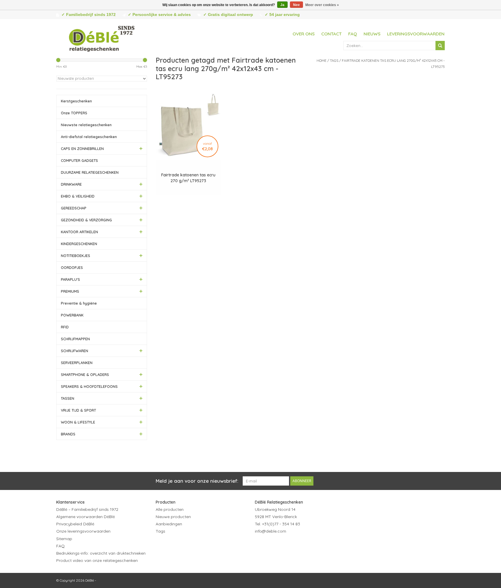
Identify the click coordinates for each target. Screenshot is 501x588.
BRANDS (68, 434)
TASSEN (67, 398)
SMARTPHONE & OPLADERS (85, 374)
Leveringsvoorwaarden (415, 34)
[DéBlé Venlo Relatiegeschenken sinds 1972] (102, 37)
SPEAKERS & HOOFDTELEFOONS (89, 386)
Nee (296, 5)
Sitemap (64, 538)
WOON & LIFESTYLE (78, 422)
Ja (282, 5)
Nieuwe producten (173, 516)
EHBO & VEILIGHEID (78, 196)
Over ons (304, 34)
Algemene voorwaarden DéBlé (85, 516)
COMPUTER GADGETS (79, 160)
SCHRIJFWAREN (74, 350)
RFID (65, 327)
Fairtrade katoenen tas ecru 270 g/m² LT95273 (188, 177)
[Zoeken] (440, 45)
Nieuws (372, 34)
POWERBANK (72, 315)
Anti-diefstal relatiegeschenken (89, 136)
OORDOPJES (72, 267)
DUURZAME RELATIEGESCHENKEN (90, 172)
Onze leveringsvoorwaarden (83, 531)
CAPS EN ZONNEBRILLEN (82, 148)
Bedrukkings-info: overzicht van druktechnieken (101, 553)
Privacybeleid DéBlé (75, 524)
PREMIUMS (70, 291)
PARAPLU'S (70, 279)
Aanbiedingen (169, 524)
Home (321, 60)
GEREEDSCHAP (73, 208)
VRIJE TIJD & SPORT (78, 410)
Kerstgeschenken (76, 101)
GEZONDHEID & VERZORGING (86, 220)
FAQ (352, 34)
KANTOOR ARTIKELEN (79, 231)
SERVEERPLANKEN (76, 362)
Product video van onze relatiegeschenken (97, 560)
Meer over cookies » (322, 5)
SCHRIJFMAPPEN (75, 338)
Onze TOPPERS (74, 113)
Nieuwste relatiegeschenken (86, 124)
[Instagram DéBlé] (290, 545)
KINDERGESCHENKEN (79, 243)
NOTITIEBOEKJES (75, 255)
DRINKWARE (71, 184)
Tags (334, 60)
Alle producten (170, 509)
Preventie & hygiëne (79, 303)
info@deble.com (270, 531)
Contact (331, 34)
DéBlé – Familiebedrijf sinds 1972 (87, 509)
